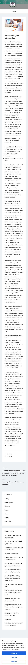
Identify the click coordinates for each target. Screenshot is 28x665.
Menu (14, 11)
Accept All (14, 653)
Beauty (7, 499)
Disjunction (8, 619)
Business (10, 454)
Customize (14, 657)
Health (7, 517)
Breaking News (9, 502)
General (7, 514)
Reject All (14, 661)
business (10, 456)
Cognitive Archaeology (11, 554)
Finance (7, 510)
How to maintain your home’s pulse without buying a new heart (13, 592)
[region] (14, 651)
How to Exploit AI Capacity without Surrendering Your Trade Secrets (12, 578)
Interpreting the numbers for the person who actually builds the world (14, 607)
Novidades (8, 521)
